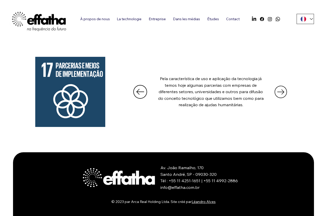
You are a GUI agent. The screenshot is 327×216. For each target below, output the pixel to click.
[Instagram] (270, 19)
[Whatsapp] (278, 19)
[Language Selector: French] (305, 19)
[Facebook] (262, 19)
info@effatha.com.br (180, 187)
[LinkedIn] (254, 19)
